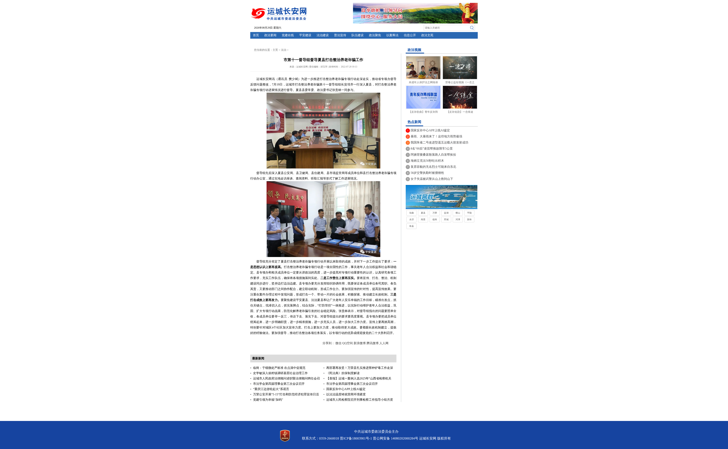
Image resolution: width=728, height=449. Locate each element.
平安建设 (305, 35)
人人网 (383, 343)
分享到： (328, 343)
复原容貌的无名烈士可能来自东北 (433, 166)
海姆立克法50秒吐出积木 (427, 160)
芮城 (446, 219)
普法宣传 (340, 35)
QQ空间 (347, 343)
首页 (256, 35)
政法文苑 (427, 35)
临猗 (434, 219)
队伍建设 (357, 35)
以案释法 (392, 35)
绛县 (411, 226)
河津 (458, 219)
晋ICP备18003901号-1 (356, 438)
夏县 (423, 213)
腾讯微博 (372, 343)
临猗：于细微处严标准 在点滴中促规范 (279, 367)
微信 (338, 343)
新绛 (469, 219)
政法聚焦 (375, 35)
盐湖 (446, 213)
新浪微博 (360, 343)
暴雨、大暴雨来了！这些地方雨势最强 (436, 136)
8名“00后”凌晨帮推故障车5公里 (432, 148)
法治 (283, 50)
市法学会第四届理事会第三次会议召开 (279, 383)
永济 (411, 219)
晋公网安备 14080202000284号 (395, 438)
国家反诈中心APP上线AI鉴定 (346, 389)
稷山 (458, 213)
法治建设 (323, 35)
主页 (275, 50)
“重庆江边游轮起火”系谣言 (271, 389)
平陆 (469, 213)
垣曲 (411, 213)
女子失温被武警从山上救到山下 (432, 178)
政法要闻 (270, 35)
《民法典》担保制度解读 (343, 373)
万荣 (434, 213)
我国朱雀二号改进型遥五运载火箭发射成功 (439, 142)
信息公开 (410, 35)
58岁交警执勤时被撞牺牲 (427, 172)
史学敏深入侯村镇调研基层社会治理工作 (280, 373)
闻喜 (423, 219)
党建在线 (288, 35)
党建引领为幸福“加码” (268, 399)
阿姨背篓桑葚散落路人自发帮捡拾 (433, 154)
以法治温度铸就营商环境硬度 (346, 394)
